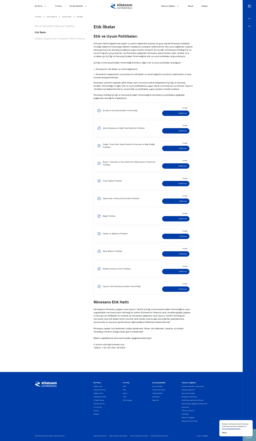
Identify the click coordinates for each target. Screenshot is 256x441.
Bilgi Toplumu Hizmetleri (118, 436)
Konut (125, 393)
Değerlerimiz (98, 393)
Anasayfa (38, 17)
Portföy (58, 6)
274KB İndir (183, 254)
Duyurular (185, 407)
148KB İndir (183, 271)
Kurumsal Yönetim (188, 393)
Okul (124, 397)
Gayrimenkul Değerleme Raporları (194, 404)
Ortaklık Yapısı (99, 400)
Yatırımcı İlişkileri (168, 6)
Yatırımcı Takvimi (188, 411)
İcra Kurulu (98, 407)
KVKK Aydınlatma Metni (159, 436)
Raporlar (155, 400)
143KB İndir (183, 201)
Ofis (124, 390)
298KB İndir (182, 166)
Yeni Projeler (127, 400)
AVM (124, 386)
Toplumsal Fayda (158, 390)
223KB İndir (183, 131)
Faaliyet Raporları (188, 390)
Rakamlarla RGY (100, 397)
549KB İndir (182, 113)
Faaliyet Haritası (100, 390)
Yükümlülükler (66, 17)
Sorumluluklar (157, 386)
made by (202, 436)
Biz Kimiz (39, 6)
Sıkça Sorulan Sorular (190, 421)
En (249, 19)
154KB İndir (183, 148)
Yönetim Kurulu (99, 404)
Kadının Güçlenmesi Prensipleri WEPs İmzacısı (60, 38)
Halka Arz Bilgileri (188, 417)
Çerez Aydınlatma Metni (231, 429)
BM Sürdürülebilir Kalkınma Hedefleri (55, 26)
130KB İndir (183, 219)
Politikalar (156, 397)
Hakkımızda (98, 386)
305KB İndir (182, 184)
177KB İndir (183, 236)
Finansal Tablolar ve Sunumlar (193, 386)
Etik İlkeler (40, 32)
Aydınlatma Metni (100, 436)
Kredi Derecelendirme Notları (193, 400)
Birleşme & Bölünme (189, 397)
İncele (185, 108)
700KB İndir (182, 289)
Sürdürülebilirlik (76, 6)
